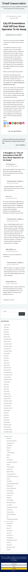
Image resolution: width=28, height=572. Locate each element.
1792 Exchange (10, 466)
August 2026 (7, 324)
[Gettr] (10, 123)
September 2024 (8, 379)
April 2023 (6, 419)
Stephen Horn (10, 493)
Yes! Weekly (10, 459)
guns (12, 131)
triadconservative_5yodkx (15, 16)
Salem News (10, 523)
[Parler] (20, 123)
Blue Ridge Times (11, 502)
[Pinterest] (15, 123)
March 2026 (7, 336)
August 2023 (7, 410)
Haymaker (9, 481)
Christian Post (10, 443)
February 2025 (7, 367)
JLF (7, 516)
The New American (11, 440)
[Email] (18, 123)
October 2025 (7, 348)
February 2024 (7, 396)
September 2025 (8, 351)
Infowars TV (10, 535)
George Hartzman (11, 488)
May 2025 (6, 360)
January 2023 (7, 427)
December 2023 (8, 400)
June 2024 (6, 386)
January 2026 (7, 341)
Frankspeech (10, 537)
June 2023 (6, 415)
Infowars (9, 497)
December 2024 (8, 372)
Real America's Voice (12, 540)
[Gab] (12, 123)
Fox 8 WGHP (10, 500)
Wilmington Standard (12, 519)
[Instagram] (23, 123)
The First (9, 533)
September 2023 (8, 408)
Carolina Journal (11, 474)
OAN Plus (9, 525)
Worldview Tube (11, 547)
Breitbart (9, 438)
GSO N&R (9, 445)
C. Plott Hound (10, 452)
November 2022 (8, 431)
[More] (5, 126)
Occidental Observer (12, 462)
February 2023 (7, 424)
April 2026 (6, 334)
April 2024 (6, 391)
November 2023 (8, 403)
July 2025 (6, 355)
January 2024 (7, 398)
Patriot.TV (9, 544)
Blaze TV (9, 528)
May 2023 (6, 417)
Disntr (8, 478)
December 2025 (8, 343)
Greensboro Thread (12, 507)
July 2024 (6, 384)
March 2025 (7, 365)
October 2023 (7, 405)
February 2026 (7, 339)
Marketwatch (10, 485)
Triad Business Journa (12, 476)
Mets (8, 457)
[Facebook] (5, 123)
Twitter (8, 495)
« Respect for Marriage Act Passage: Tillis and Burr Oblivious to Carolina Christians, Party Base (13, 141)
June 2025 (6, 358)
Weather (9, 447)
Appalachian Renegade (12, 483)
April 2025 (6, 362)
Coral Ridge (10, 490)
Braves (8, 455)
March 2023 (7, 422)
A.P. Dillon (9, 504)
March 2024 (7, 393)
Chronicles (9, 509)
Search (5, 311)
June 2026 (6, 329)
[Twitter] (7, 123)
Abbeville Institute (11, 514)
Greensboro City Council (14, 34)
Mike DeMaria (9, 249)
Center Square (10, 512)
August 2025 (7, 353)
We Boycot (9, 469)
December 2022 (8, 429)
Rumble (9, 549)
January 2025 (7, 370)
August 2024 (7, 381)
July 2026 (6, 327)
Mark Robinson (18, 131)
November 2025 (8, 346)
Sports (8, 450)
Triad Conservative (14, 3)
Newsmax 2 (10, 530)
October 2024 (7, 377)
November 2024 (8, 374)
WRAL (8, 464)
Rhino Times (10, 471)
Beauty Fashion (10, 281)
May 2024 (6, 389)
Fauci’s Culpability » (21, 145)
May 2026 (6, 332)
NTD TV (9, 542)
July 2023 (6, 412)
